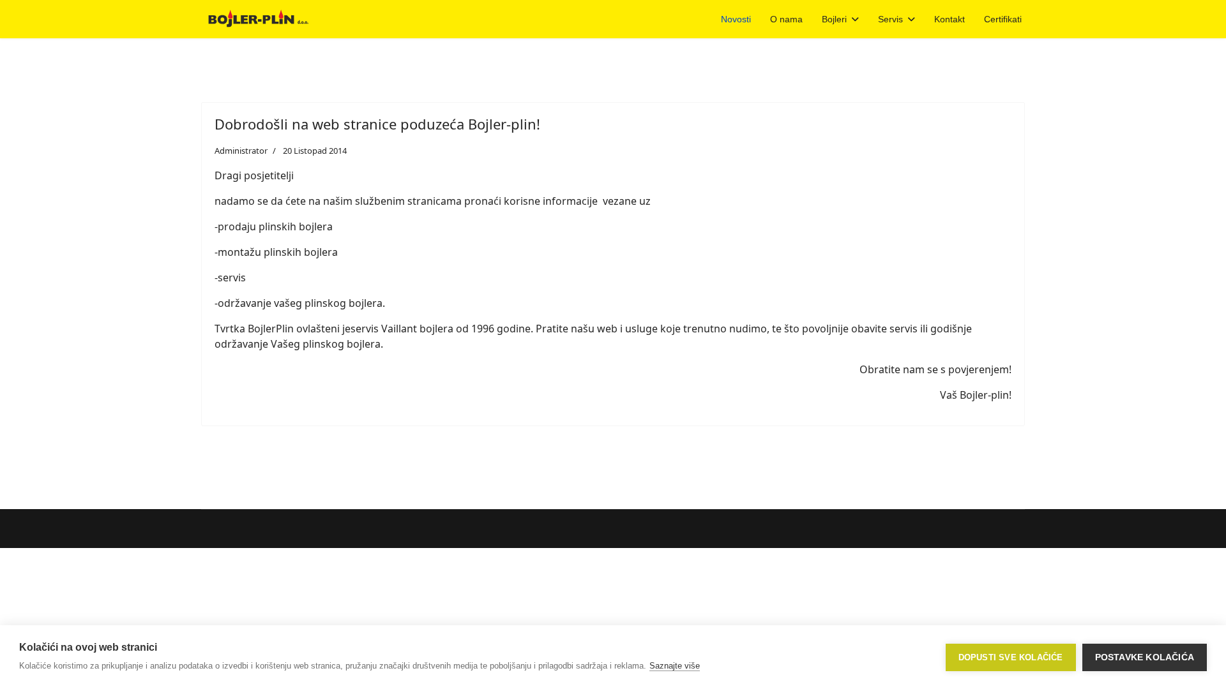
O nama (786, 19)
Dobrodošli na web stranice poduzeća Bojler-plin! (377, 123)
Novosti (736, 19)
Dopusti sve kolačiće (1010, 657)
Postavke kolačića (1144, 657)
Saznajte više (674, 665)
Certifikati (1003, 19)
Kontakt (949, 19)
